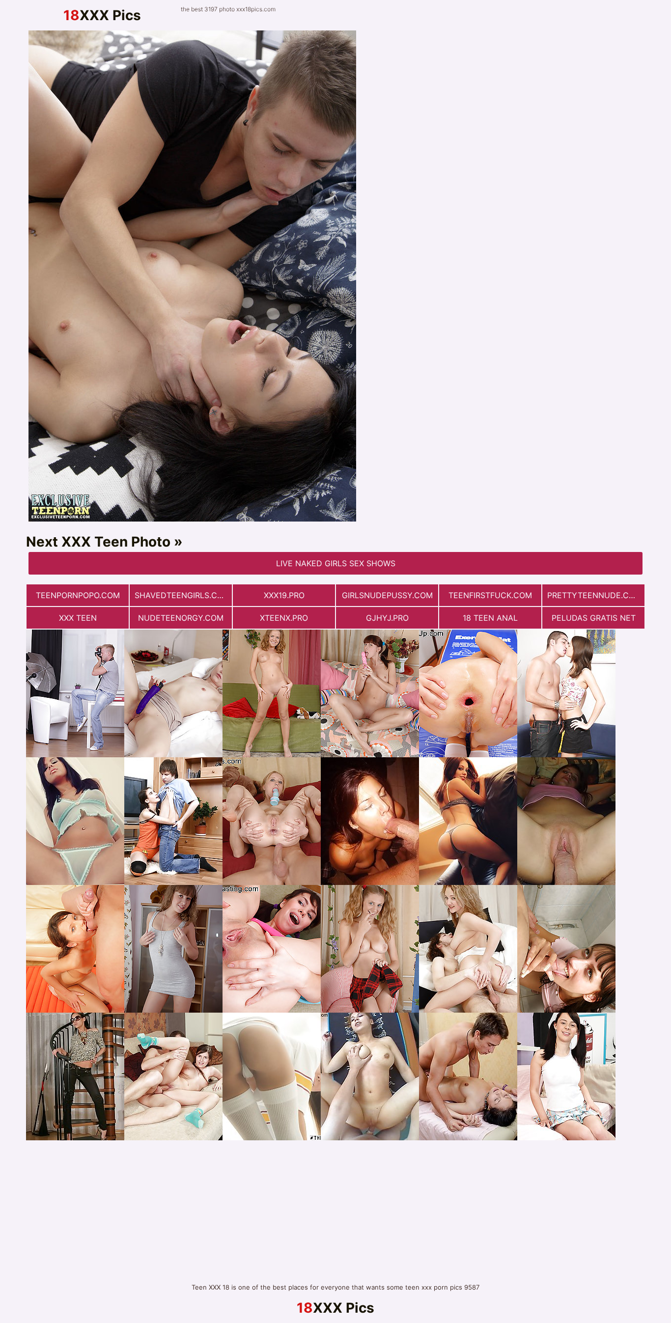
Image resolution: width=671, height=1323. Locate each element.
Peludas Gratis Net (594, 618)
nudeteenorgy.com (181, 618)
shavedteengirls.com (182, 595)
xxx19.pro (284, 595)
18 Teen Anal (490, 618)
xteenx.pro (284, 618)
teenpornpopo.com (78, 595)
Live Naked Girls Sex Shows (335, 563)
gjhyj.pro (387, 618)
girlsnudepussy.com (387, 595)
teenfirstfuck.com (490, 595)
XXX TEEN (78, 618)
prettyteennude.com (594, 595)
